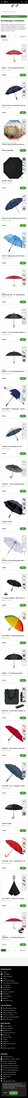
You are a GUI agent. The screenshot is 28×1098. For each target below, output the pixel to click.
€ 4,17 (4, 188)
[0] (12, 6)
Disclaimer (5, 998)
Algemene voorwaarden (8, 991)
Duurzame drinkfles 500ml (9, 1010)
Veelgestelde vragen (8, 1000)
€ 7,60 (4, 793)
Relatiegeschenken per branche (10, 1067)
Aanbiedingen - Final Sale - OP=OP (11, 1059)
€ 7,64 (4, 830)
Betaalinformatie (7, 987)
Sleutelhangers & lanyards (9, 1043)
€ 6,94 (4, 642)
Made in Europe (7, 1076)
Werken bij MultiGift (7, 976)
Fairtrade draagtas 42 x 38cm (10, 1012)
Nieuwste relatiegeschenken (9, 1072)
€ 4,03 (4, 112)
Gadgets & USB (6, 1030)
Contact (5, 972)
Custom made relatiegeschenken (11, 1070)
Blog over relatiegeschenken (9, 1061)
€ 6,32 (4, 491)
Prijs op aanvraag (7, 150)
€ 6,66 (4, 567)
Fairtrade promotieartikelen (9, 1074)
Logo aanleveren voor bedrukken (11, 983)
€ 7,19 (4, 718)
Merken (5, 1078)
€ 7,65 (4, 868)
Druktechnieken (6, 985)
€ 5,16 (4, 225)
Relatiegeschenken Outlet (9, 1081)
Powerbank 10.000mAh (8, 1014)
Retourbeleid (6, 989)
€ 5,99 (4, 378)
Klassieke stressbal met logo (9, 1008)
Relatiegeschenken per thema (10, 1065)
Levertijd (5, 978)
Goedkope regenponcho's (9, 1032)
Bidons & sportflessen (8, 1028)
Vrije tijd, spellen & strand (9, 1048)
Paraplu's (5, 1039)
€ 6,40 (4, 528)
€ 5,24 (4, 302)
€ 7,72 (4, 944)
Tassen (4, 1045)
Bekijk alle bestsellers (8, 1019)
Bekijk (23, 75)
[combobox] (12, 12)
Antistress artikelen (7, 1026)
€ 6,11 (4, 416)
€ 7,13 (4, 680)
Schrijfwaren (6, 1041)
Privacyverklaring (7, 996)
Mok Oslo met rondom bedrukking (11, 1017)
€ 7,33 (4, 755)
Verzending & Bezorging (8, 980)
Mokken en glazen (7, 1037)
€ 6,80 (4, 605)
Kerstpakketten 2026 (8, 1056)
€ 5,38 (4, 339)
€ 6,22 (4, 453)
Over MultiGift (6, 974)
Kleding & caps (6, 1035)
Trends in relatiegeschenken (9, 1063)
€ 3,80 (4, 75)
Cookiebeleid (6, 994)
